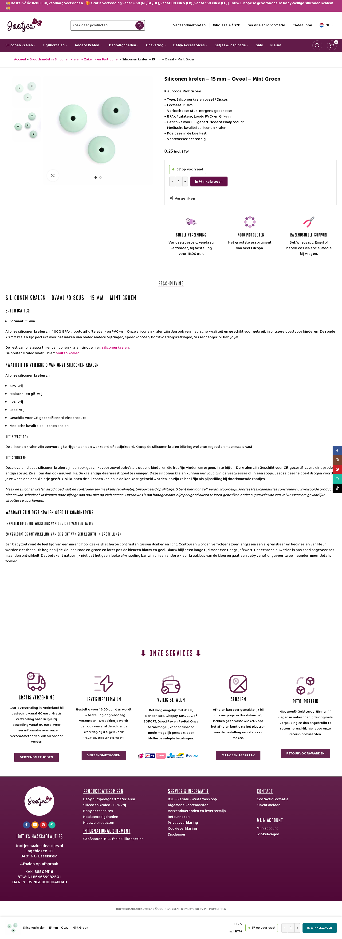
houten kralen (67, 353)
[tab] (171, 283)
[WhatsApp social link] (51, 825)
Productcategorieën (103, 790)
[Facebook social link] (26, 825)
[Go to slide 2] (100, 178)
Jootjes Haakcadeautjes (39, 836)
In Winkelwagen (209, 182)
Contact (265, 790)
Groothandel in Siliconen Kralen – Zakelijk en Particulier (74, 59)
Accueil (20, 59)
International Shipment (106, 830)
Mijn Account (270, 819)
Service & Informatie (188, 790)
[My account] (317, 45)
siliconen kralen (115, 348)
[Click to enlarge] (53, 175)
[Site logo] (23, 25)
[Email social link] (35, 825)
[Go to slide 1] (95, 178)
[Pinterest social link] (43, 825)
